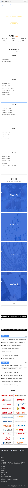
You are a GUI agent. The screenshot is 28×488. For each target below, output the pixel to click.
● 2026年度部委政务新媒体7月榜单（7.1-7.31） (11, 365)
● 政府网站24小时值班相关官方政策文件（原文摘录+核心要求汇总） (13, 317)
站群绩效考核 (17, 463)
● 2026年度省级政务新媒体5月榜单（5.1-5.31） (11, 381)
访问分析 (16, 462)
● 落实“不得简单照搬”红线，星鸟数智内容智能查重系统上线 (13, 339)
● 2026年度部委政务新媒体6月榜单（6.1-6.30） (11, 372)
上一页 (1, 19)
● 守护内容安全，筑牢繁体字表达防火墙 (10, 355)
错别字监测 (23, 462)
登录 (25, 1)
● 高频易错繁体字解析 (6, 352)
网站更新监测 (3, 463)
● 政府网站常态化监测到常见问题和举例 (10, 348)
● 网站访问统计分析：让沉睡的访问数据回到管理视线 (13, 329)
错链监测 (9, 462)
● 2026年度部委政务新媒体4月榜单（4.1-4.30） (11, 385)
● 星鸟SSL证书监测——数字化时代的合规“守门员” (12, 345)
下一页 (26, 19)
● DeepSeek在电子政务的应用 (7, 358)
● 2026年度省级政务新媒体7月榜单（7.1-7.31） (11, 368)
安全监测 (22, 463)
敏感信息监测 (10, 463)
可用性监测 (3, 462)
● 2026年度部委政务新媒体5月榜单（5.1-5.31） (11, 378)
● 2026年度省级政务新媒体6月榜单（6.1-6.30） (11, 375)
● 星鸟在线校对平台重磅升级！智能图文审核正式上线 (13, 342)
